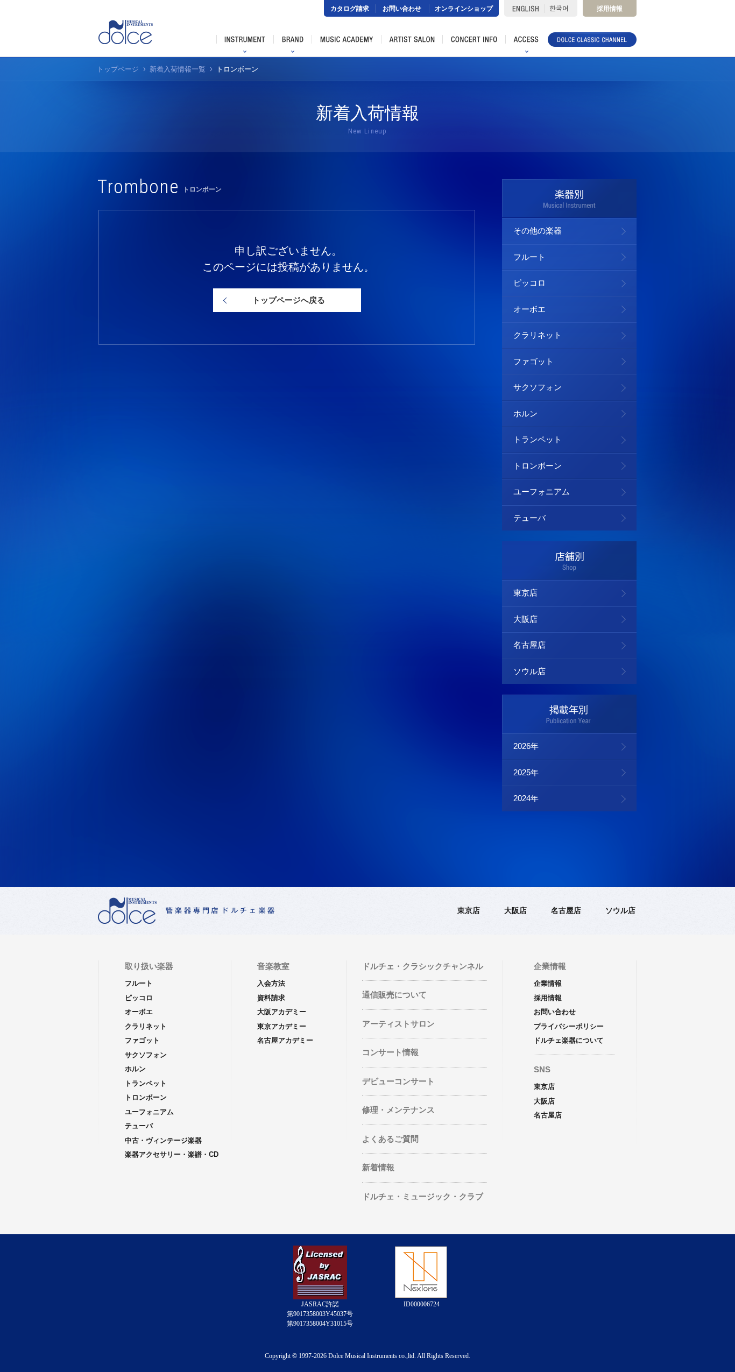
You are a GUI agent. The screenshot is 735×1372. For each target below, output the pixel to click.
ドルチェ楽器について (569, 1040)
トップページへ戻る (288, 300)
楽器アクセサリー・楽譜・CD (171, 1154)
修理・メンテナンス (398, 1109)
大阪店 (525, 619)
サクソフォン (537, 387)
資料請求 (271, 998)
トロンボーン (537, 465)
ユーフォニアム (541, 491)
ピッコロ (529, 282)
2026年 (526, 746)
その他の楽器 (537, 230)
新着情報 (378, 1167)
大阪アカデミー (281, 1012)
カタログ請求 (349, 8)
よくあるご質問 (390, 1138)
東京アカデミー (281, 1026)
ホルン (525, 413)
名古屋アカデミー (285, 1040)
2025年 (526, 772)
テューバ (529, 517)
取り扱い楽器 (149, 966)
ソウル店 (529, 671)
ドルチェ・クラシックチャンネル (422, 966)
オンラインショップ (464, 8)
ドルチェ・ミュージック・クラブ (422, 1196)
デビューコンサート (398, 1081)
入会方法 (271, 983)
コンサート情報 (390, 1052)
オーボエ (529, 309)
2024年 (526, 798)
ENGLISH (524, 8)
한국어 (561, 8)
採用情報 (610, 8)
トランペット (537, 439)
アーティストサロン (398, 1023)
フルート (529, 256)
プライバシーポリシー (569, 1026)
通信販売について (394, 994)
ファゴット (533, 361)
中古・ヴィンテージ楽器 (163, 1140)
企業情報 (548, 983)
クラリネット (537, 335)
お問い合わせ (402, 8)
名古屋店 (529, 644)
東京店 (525, 592)
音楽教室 (273, 966)
